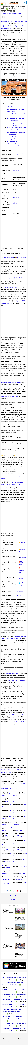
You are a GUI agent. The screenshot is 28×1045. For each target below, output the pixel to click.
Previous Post (14, 895)
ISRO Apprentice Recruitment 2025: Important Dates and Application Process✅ (12, 1019)
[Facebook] (7, 891)
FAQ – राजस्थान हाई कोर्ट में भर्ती (12, 146)
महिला (3, 865)
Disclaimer (5, 1038)
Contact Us (22, 1038)
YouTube (3, 476)
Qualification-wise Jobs (10, 484)
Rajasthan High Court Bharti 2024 (11, 21)
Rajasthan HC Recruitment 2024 (11, 382)
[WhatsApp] (10, 891)
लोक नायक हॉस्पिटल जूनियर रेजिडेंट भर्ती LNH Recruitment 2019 (8, 946)
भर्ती (8, 828)
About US (17, 1038)
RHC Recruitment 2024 (10, 287)
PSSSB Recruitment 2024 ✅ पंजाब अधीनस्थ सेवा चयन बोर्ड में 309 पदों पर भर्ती (19, 953)
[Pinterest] (17, 891)
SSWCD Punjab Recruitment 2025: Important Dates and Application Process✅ (11, 1012)
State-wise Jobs (16, 482)
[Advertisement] (14, 233)
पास (15, 793)
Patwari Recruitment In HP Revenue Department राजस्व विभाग (8, 912)
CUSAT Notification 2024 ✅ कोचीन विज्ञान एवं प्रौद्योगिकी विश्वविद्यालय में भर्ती (20, 918)
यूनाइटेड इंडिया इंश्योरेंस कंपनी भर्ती (14, 278)
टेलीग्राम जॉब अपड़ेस (21, 257)
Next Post (14, 899)
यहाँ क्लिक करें (20, 150)
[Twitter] (14, 891)
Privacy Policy (11, 1038)
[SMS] (20, 891)
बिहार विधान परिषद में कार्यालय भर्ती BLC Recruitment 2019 (8, 927)
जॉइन (21, 570)
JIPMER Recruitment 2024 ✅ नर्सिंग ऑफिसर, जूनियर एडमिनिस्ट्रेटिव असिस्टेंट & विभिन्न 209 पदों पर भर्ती (19, 935)
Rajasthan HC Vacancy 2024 (9, 396)
